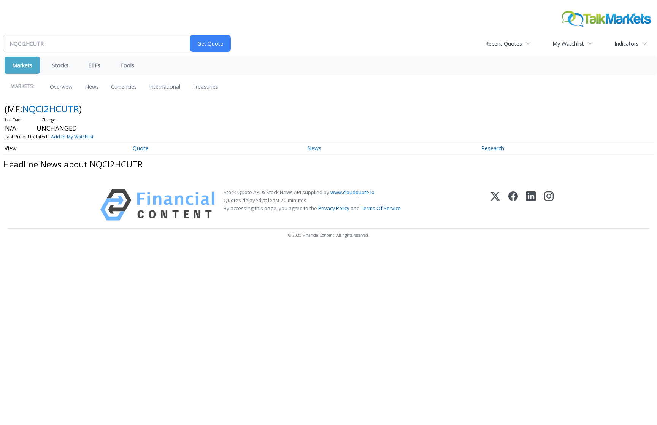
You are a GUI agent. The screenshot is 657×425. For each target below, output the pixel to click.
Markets (22, 65)
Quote (141, 148)
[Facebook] (513, 204)
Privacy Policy (333, 208)
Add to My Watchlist (72, 137)
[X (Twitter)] (495, 204)
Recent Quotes (503, 43)
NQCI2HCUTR (50, 108)
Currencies (124, 86)
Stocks (60, 65)
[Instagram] (549, 204)
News (92, 86)
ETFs (94, 65)
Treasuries (205, 86)
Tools (127, 65)
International (164, 86)
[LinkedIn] (531, 204)
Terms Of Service (381, 208)
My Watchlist (568, 43)
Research (492, 148)
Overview (61, 86)
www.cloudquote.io (352, 192)
